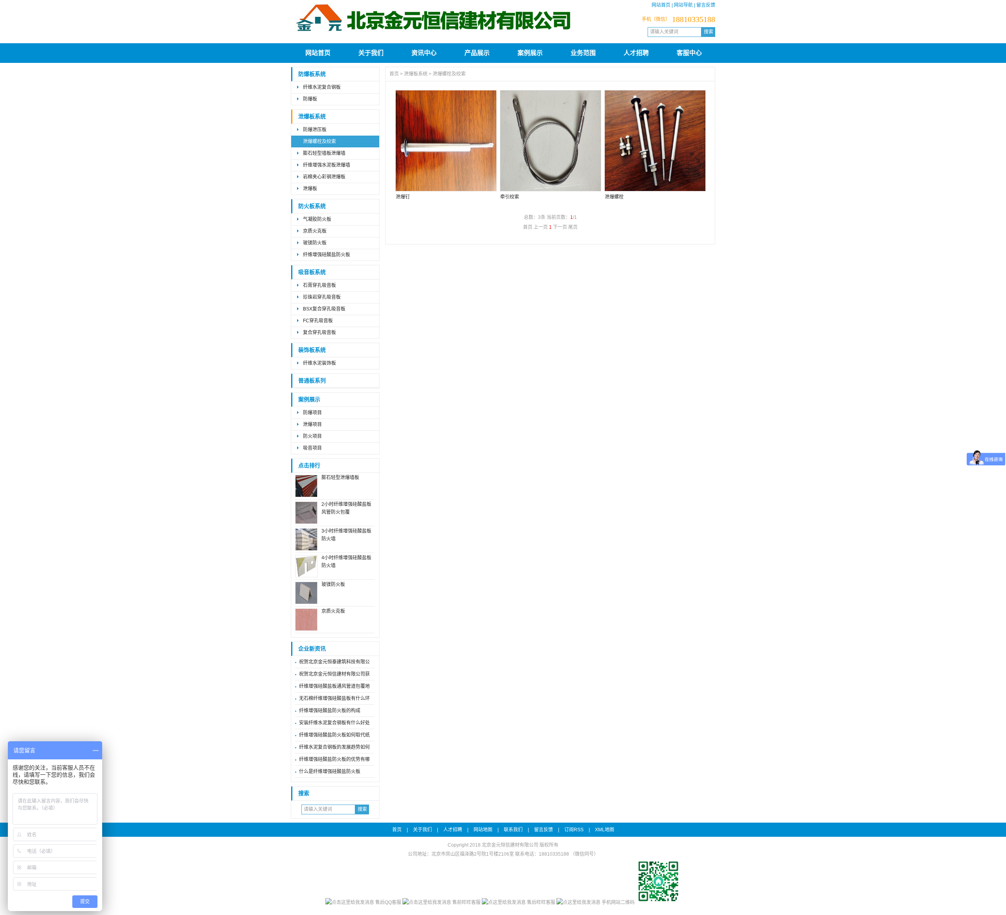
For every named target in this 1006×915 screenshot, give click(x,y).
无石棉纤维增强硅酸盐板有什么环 (334, 698)
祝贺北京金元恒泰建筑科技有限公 (334, 662)
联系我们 (513, 829)
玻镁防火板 (315, 243)
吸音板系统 (312, 272)
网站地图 (483, 829)
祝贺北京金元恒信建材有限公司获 (334, 674)
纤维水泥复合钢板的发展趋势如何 (334, 747)
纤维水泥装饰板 (319, 363)
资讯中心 (424, 53)
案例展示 (530, 53)
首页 (394, 74)
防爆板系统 (312, 74)
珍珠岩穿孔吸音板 (322, 297)
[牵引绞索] (550, 140)
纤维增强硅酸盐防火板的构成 (329, 710)
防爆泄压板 (315, 129)
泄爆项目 (312, 424)
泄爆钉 (403, 197)
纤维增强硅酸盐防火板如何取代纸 (334, 735)
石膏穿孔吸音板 (319, 285)
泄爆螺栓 (614, 197)
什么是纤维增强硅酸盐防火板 (329, 771)
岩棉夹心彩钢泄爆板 (324, 177)
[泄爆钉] (445, 140)
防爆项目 (312, 412)
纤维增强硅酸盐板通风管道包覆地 (334, 686)
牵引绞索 (509, 197)
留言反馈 (705, 5)
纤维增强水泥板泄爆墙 (326, 165)
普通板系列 (312, 381)
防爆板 (310, 99)
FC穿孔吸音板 (318, 320)
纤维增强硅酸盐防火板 (326, 254)
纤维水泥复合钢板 (322, 87)
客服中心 (689, 53)
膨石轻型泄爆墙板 (340, 477)
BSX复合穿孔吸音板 (324, 309)
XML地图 (604, 829)
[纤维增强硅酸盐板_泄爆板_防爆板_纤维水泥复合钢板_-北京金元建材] (433, 38)
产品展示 (477, 53)
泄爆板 (310, 188)
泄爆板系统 (312, 116)
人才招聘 (636, 53)
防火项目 (312, 436)
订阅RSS (574, 829)
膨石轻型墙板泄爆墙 (324, 153)
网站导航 (683, 5)
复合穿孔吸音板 (319, 332)
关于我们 (371, 53)
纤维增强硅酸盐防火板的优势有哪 (334, 759)
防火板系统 (312, 206)
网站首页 (661, 5)
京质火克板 (315, 231)
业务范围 (583, 53)
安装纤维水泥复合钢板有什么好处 (334, 723)
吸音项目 (312, 448)
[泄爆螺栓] (654, 140)
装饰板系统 (312, 350)
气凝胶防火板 (317, 219)
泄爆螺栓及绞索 (319, 141)
